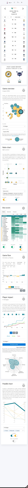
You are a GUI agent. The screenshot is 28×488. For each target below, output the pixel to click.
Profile (4, 188)
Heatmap (13, 244)
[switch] (4, 200)
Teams (20, 244)
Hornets (17, 197)
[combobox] (20, 17)
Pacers (4, 197)
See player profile (14, 344)
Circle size (5, 129)
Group (4, 244)
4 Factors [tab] (15, 211)
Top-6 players (14, 438)
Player (4, 123)
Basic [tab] (4, 211)
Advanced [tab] (9, 211)
